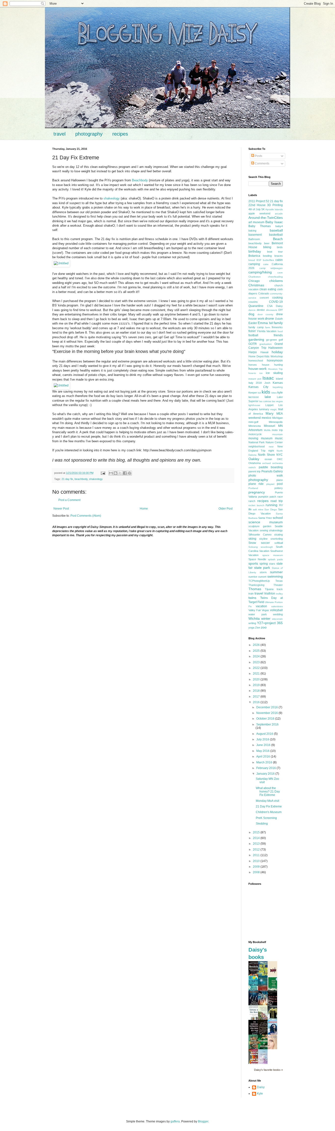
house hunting (272, 364)
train (251, 593)
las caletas (265, 401)
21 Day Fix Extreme (269, 806)
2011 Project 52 (258, 201)
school (278, 518)
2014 (256, 838)
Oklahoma (254, 463)
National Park (256, 442)
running (271, 505)
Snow (252, 543)
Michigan (277, 417)
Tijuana (269, 589)
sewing (264, 530)
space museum (272, 555)
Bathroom (254, 239)
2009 (256, 866)
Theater (278, 584)
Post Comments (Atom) (85, 515)
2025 (256, 651)
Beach (278, 239)
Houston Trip (275, 369)
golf (281, 339)
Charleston (254, 276)
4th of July (254, 209)
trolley (279, 593)
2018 (256, 690)
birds (280, 247)
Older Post (225, 508)
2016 (256, 702)
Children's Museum (269, 812)
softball (278, 542)
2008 (256, 872)
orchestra (277, 463)
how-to (252, 373)
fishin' (252, 331)
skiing (252, 538)
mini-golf (253, 421)
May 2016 (263, 751)
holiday (277, 352)
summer (276, 572)
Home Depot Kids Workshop (265, 356)
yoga (251, 627)
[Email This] (110, 473)
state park (262, 568)
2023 (256, 662)
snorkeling (277, 538)
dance (252, 310)
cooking (277, 297)
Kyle (260, 1093)
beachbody (81, 479)
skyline (263, 538)
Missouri (269, 426)
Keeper (252, 392)
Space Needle (257, 559)
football (253, 335)
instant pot (254, 378)
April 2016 (263, 756)
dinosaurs (271, 310)
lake (268, 397)
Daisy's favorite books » (268, 1069)
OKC (280, 459)
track (280, 589)
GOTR (252, 344)
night (271, 450)
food (280, 331)
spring (263, 563)
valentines (277, 606)
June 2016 (263, 745)
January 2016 (265, 773)
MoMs (267, 430)
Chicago (254, 281)
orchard (266, 463)
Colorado (263, 293)
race (280, 496)
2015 (256, 832)
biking (267, 247)
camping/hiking (260, 272)
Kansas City (258, 387)
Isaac (268, 378)
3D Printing (275, 205)
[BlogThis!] (115, 473)
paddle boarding (271, 467)
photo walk (265, 475)
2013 (256, 843)
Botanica (254, 255)
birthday (254, 251)
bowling (267, 255)
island (279, 378)
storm (263, 572)
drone (269, 318)
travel (59, 134)
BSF (259, 260)
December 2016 (267, 707)
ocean (268, 459)
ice (261, 373)
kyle (280, 392)
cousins (253, 301)
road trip (277, 501)
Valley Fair (254, 610)
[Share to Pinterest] (129, 473)
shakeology (111, 198)
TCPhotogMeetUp (259, 580)
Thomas (254, 589)
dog (251, 314)
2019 (256, 685)
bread (251, 260)
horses (252, 364)
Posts (258, 156)
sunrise (252, 576)
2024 (256, 656)
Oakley (253, 459)
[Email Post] (103, 472)
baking (252, 230)
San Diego (270, 509)
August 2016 (265, 733)
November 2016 (267, 713)
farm (267, 327)
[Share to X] (120, 473)
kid (259, 392)
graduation (265, 344)
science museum (265, 522)
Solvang (253, 547)
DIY (280, 309)
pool (280, 484)
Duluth (279, 318)
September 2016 (267, 724)
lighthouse (254, 405)
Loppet (269, 405)
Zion (257, 627)
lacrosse (253, 397)
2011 (256, 855)
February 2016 (266, 768)
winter (266, 618)
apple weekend (259, 213)
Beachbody (140, 180)
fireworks (277, 327)
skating (278, 534)
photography (89, 134)
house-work (257, 369)
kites (274, 392)
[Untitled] (61, 263)
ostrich (252, 467)
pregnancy (256, 492)
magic (273, 409)
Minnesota (254, 425)
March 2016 (264, 762)
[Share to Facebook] (124, 473)
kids (266, 392)
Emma (263, 323)
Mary (269, 413)
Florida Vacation (267, 331)
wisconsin (277, 619)
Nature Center (274, 442)
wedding (278, 614)
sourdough (267, 547)
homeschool (255, 360)
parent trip (254, 471)
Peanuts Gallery (272, 471)
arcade (279, 213)
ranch (251, 501)
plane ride (256, 484)
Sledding (262, 823)
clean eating (267, 289)
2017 (256, 696)
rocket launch (256, 505)
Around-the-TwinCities (265, 218)
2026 (256, 645)
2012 (256, 849)
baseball (276, 230)
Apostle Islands (274, 209)
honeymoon (275, 360)
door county (265, 314)
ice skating (274, 373)
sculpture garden (259, 526)
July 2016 (263, 739)
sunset (262, 576)
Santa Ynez (265, 517)
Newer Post (61, 508)
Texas (279, 580)
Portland (253, 488)
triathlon (269, 593)
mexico (266, 418)
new (271, 446)
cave (280, 272)
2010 (256, 861)
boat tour (275, 251)
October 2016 (265, 718)
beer (267, 243)
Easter (252, 323)
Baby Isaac (274, 222)
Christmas (256, 285)
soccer (265, 543)
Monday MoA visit (267, 801)
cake (266, 264)
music (279, 438)
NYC (279, 454)
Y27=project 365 (270, 623)
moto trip (277, 430)
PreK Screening (266, 818)
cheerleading (275, 276)
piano (279, 479)
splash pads (275, 559)
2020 (256, 679)
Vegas (265, 610)
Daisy (279, 305)
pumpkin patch (267, 496)
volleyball (276, 610)
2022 (256, 668)
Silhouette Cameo (259, 534)
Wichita (254, 618)
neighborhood (256, 446)
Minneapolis (276, 421)
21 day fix (67, 479)
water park (257, 614)
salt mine (258, 509)
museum (266, 438)
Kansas (278, 383)
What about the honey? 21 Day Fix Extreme (268, 791)
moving (253, 438)
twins (252, 598)
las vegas (277, 401)
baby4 (279, 226)
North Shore (266, 454)
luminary (264, 409)
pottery (278, 488)
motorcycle (255, 434)
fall (271, 323)
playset (270, 484)
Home (144, 508)
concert (264, 297)
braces (278, 255)
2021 (256, 673)
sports (253, 563)
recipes (120, 134)
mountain (277, 434)
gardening (256, 339)
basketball (276, 234)
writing (252, 623)
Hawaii (264, 352)
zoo (264, 627)
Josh (267, 382)
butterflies (268, 260)
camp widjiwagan (271, 268)
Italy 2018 (255, 382)
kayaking (278, 387)
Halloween (275, 348)
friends (278, 335)
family (278, 323)
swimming (275, 576)
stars (272, 563)
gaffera (175, 1121)
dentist (261, 309)
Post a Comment (69, 500)
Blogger (203, 1121)
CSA (269, 305)
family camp (256, 327)
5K (263, 209)
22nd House (257, 205)
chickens (276, 281)
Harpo (252, 352)
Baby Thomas (259, 226)
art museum (256, 222)
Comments (261, 163)
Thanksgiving (256, 584)
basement (255, 234)
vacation (261, 606)
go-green (271, 339)
